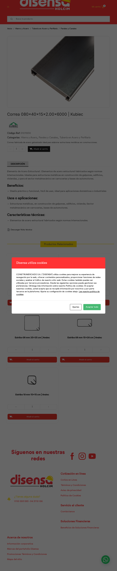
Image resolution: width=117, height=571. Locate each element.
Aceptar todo (92, 307)
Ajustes (75, 307)
